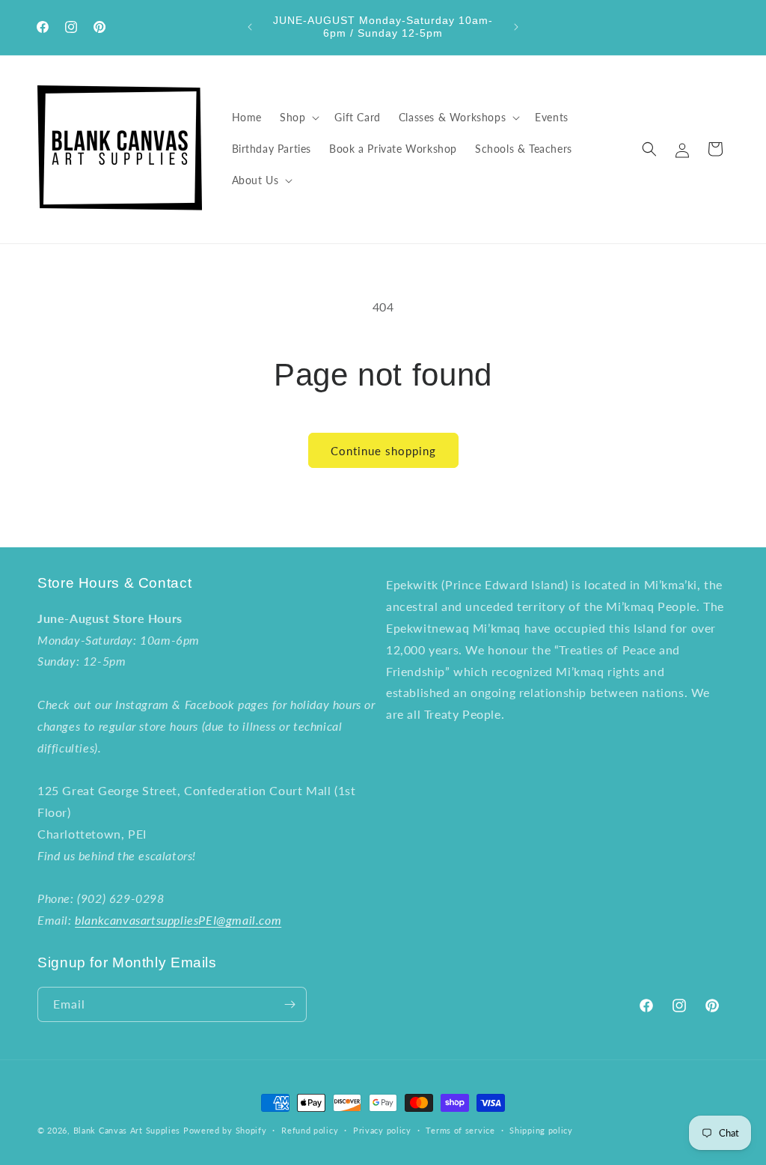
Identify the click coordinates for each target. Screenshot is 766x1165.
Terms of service (460, 1130)
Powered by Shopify (225, 1130)
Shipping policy (541, 1130)
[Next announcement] (516, 27)
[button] (298, 117)
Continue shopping (383, 450)
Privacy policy (382, 1130)
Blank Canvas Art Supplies (127, 1130)
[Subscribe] (289, 1004)
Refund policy (309, 1130)
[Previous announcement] (249, 27)
